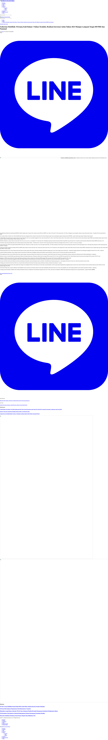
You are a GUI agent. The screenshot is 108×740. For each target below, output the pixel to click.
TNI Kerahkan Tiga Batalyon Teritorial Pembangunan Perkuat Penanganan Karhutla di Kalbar (22, 713)
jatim (4, 273)
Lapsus (5, 9)
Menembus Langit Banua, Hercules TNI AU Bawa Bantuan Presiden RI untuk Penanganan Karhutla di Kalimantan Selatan (29, 711)
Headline (1, 24)
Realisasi (6, 273)
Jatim (3, 4)
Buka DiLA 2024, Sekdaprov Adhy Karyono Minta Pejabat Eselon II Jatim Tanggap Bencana (15, 400)
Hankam (3, 10)
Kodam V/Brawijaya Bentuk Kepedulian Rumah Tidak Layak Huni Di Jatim (15, 411)
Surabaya (4, 5)
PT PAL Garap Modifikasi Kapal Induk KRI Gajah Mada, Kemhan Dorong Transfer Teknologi (22, 706)
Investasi (1, 273)
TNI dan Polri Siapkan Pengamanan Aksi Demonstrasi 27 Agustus (15, 708)
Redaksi (3, 720)
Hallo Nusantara (5, 11)
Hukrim (5, 7)
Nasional (3, 3)
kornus (2, 31)
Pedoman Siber (5, 724)
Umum (3, 6)
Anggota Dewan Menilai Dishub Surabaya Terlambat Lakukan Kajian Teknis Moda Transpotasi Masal (19, 413)
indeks (4, 24)
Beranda (3, 2)
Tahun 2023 (10, 273)
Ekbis (5, 8)
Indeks (3, 12)
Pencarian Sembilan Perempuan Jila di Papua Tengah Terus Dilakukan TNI (17, 715)
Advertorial (4, 721)
